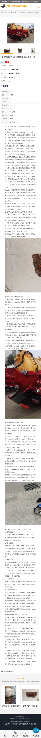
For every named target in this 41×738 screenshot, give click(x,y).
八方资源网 (15, 724)
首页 (8, 12)
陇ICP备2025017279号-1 (25, 718)
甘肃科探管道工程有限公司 (17, 721)
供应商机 (13, 12)
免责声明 (21, 724)
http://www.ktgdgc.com (7, 671)
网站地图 (33, 724)
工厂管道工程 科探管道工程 (10, 706)
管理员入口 (27, 724)
